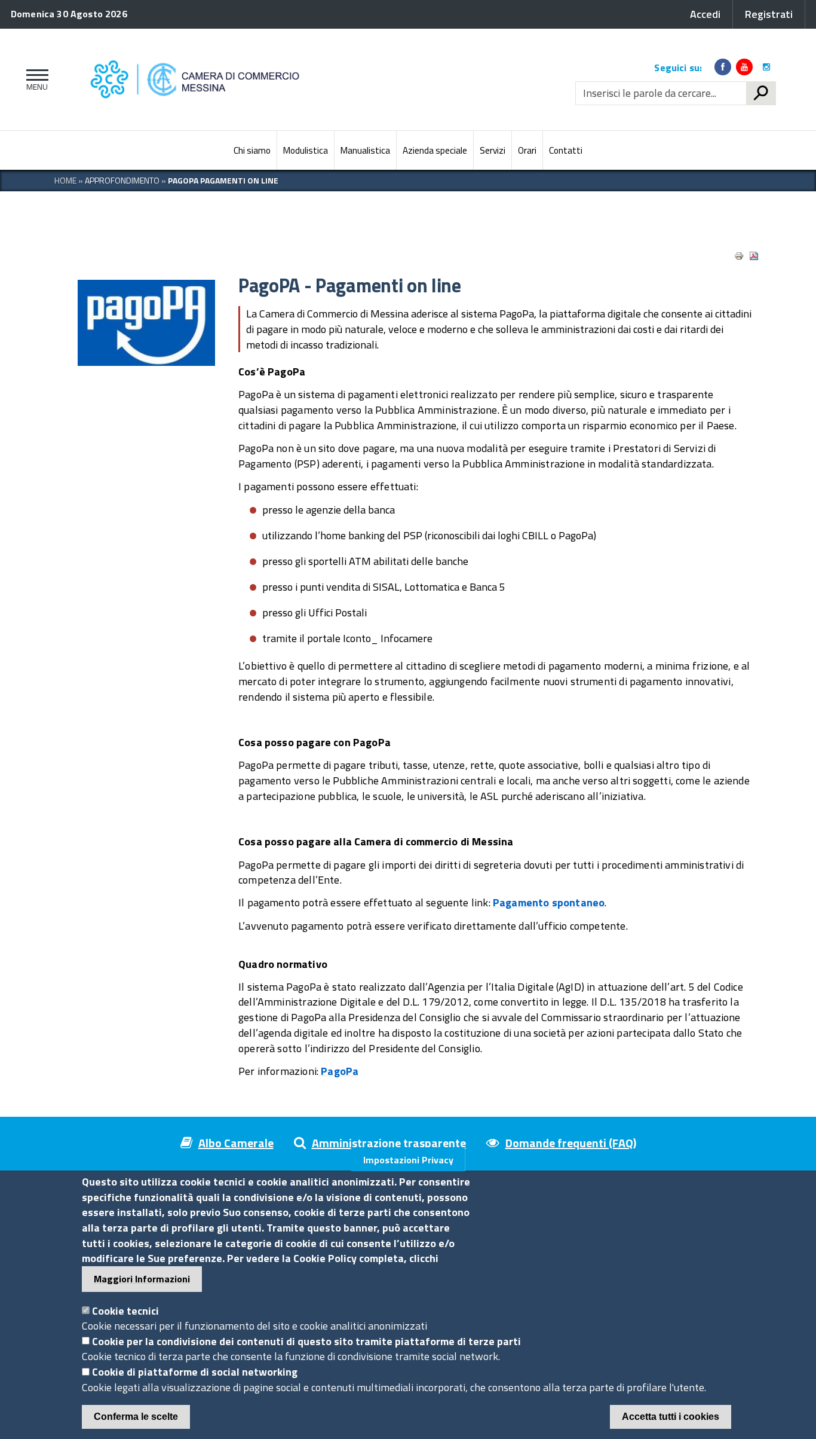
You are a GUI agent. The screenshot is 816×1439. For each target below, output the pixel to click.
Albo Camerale (236, 1143)
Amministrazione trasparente (389, 1143)
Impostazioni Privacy (408, 1160)
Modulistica (305, 150)
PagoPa (339, 1071)
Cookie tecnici (125, 1310)
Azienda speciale (435, 150)
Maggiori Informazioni (142, 1279)
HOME (65, 180)
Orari (527, 150)
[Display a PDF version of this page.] (754, 256)
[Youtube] (744, 67)
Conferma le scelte (136, 1416)
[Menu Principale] (35, 79)
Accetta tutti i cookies (670, 1416)
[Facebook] (722, 67)
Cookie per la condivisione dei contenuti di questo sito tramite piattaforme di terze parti (306, 1341)
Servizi (492, 150)
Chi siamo (252, 150)
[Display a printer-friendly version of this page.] (739, 256)
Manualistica (365, 150)
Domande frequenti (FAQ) (570, 1143)
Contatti (565, 150)
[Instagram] (766, 67)
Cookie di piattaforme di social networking (194, 1372)
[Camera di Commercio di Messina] (254, 79)
